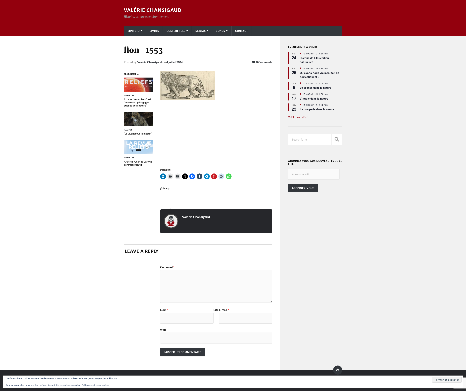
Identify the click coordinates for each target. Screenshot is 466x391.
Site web (189, 319)
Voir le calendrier (297, 117)
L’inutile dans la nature (314, 98)
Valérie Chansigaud (153, 10)
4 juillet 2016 (174, 62)
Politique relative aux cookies (95, 385)
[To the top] (337, 370)
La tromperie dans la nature (317, 109)
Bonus (220, 30)
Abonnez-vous (303, 188)
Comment (167, 267)
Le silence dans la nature (315, 87)
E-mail (224, 309)
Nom (164, 309)
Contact (241, 30)
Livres (154, 30)
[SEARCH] (336, 139)
